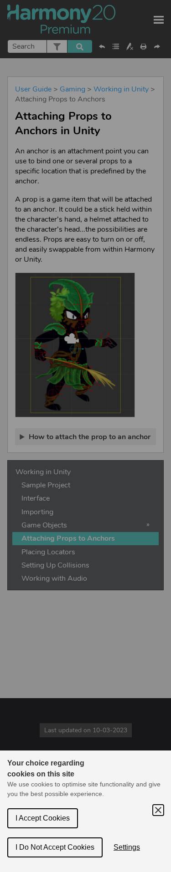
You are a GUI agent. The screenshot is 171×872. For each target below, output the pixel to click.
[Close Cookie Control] (158, 810)
